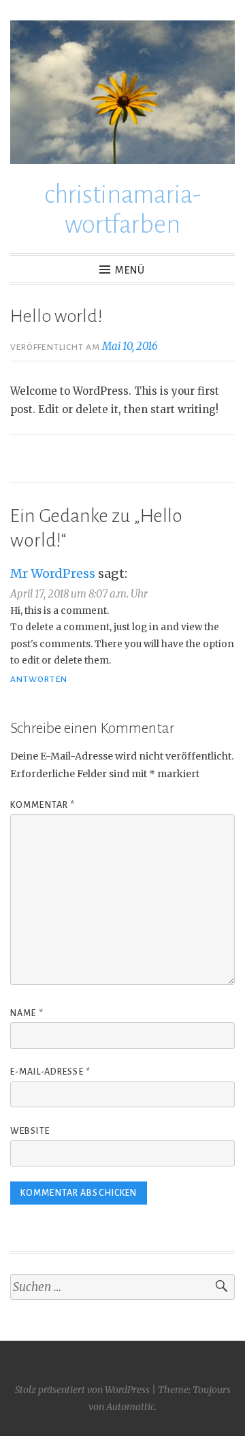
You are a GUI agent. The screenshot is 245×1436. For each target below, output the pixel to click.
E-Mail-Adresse (50, 1072)
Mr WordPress (52, 573)
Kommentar (42, 805)
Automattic (130, 1407)
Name (27, 1013)
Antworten (38, 679)
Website (30, 1131)
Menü (130, 270)
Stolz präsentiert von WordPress (82, 1390)
